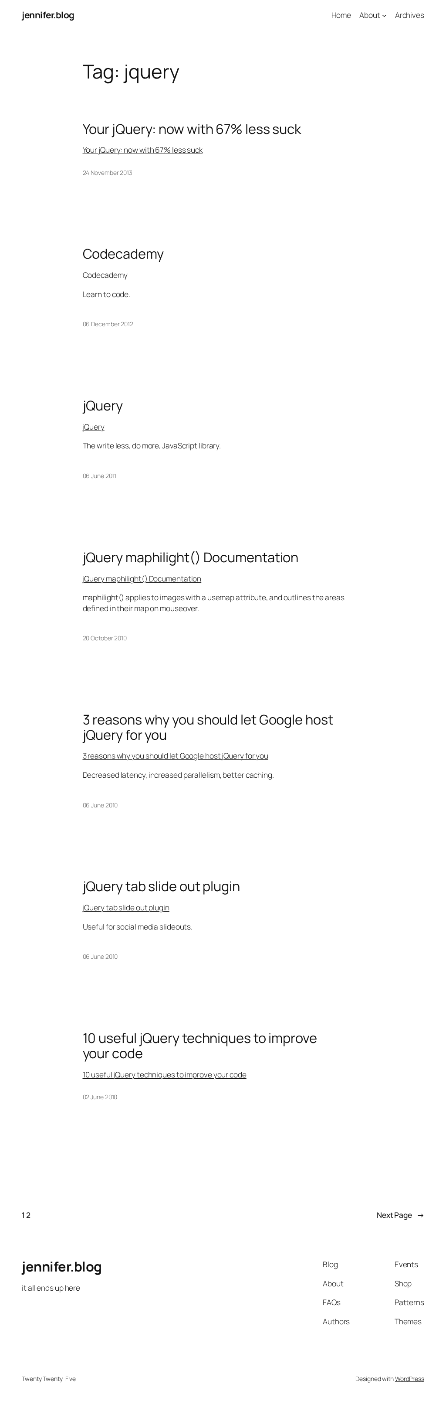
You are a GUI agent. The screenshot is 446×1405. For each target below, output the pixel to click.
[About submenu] (384, 15)
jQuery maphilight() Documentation (191, 557)
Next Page (400, 1215)
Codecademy (123, 253)
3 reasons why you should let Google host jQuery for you (208, 727)
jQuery (103, 405)
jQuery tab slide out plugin (161, 886)
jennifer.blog (48, 15)
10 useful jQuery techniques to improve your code (200, 1045)
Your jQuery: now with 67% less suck (192, 129)
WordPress (409, 1378)
